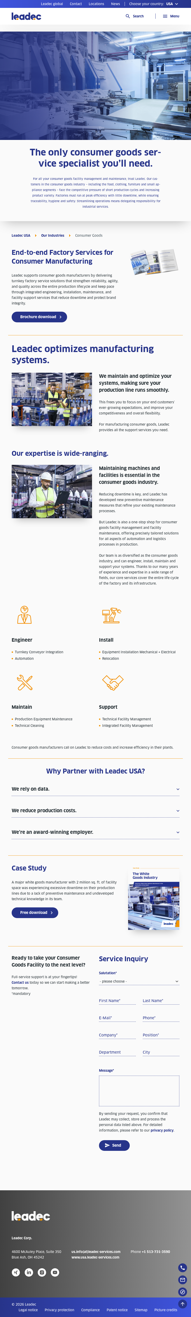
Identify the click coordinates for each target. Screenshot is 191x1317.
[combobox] (139, 981)
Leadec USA (21, 235)
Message (106, 1070)
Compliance (90, 1310)
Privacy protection (59, 1310)
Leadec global (52, 4)
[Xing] (16, 1272)
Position (151, 1035)
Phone (149, 1018)
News (115, 4)
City (146, 1052)
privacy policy (162, 1130)
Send (116, 1145)
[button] (154, 4)
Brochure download (38, 316)
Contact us (20, 982)
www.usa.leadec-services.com (95, 1257)
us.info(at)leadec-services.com (96, 1252)
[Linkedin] (29, 1272)
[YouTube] (55, 1272)
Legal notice (28, 1310)
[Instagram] (42, 1272)
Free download (33, 912)
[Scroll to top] (182, 1304)
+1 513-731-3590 (156, 1252)
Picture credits (165, 1310)
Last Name (153, 1000)
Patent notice (117, 1310)
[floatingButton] (182, 1267)
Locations (96, 4)
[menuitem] (52, 4)
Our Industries (52, 235)
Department (110, 1052)
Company (108, 1035)
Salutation (108, 973)
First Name (109, 1000)
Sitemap (141, 1310)
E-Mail (105, 1018)
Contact (76, 4)
